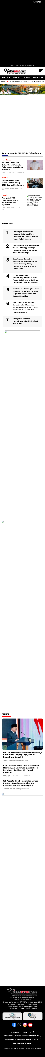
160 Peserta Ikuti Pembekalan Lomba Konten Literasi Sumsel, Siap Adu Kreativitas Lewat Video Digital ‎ (20, 783)
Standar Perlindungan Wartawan (21, 1039)
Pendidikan (38, 77)
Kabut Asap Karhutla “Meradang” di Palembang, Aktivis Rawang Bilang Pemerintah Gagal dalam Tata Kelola (24, 264)
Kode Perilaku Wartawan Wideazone (21, 1036)
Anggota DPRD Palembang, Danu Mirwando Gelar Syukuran (10, 201)
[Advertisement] (22, 127)
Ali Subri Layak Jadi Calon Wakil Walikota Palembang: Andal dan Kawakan (12, 165)
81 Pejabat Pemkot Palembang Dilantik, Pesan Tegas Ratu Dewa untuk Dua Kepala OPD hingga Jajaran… (25, 279)
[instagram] (25, 1026)
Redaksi (15, 1032)
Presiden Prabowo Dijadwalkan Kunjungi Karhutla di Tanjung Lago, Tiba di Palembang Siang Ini (22, 754)
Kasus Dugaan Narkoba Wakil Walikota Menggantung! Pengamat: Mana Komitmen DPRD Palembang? (25, 249)
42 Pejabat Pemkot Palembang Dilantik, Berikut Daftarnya (25, 321)
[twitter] (19, 1026)
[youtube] (30, 1026)
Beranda (6, 77)
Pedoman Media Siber (21, 1043)
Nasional (17, 77)
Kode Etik (26, 1032)
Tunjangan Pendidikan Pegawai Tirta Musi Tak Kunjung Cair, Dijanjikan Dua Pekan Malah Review (25, 235)
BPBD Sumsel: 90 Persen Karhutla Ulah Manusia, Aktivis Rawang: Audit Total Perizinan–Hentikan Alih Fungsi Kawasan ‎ (25, 307)
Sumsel (27, 77)
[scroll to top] (41, 1042)
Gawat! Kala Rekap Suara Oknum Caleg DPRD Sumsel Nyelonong (13, 182)
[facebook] (14, 1026)
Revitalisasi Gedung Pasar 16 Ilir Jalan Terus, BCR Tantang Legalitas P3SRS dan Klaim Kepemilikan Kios (25, 292)
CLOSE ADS (36, 2)
